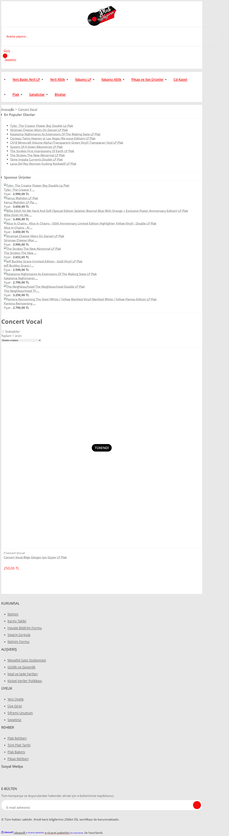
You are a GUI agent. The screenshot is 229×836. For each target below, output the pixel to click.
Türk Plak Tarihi (19, 745)
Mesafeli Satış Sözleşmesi (26, 660)
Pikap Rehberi (18, 759)
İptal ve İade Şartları (22, 674)
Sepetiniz (14, 720)
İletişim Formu (18, 641)
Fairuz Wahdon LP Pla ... (20, 202)
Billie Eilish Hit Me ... (18, 215)
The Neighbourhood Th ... (21, 291)
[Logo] (101, 16)
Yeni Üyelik (15, 699)
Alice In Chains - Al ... (18, 227)
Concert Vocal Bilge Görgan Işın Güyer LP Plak (35, 557)
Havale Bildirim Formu (24, 628)
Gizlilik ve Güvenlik (21, 667)
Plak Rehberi (17, 738)
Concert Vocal (27, 109)
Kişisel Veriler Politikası (24, 681)
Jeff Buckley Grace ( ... (19, 265)
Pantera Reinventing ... (20, 303)
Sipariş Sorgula (18, 635)
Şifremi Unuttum (20, 713)
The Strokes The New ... (20, 253)
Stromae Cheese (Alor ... (20, 240)
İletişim (12, 614)
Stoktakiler (12, 331)
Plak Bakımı (16, 752)
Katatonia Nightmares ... (21, 278)
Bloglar (60, 94)
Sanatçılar (37, 94)
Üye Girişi (14, 706)
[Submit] (197, 805)
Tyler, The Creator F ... (19, 190)
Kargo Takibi (16, 621)
